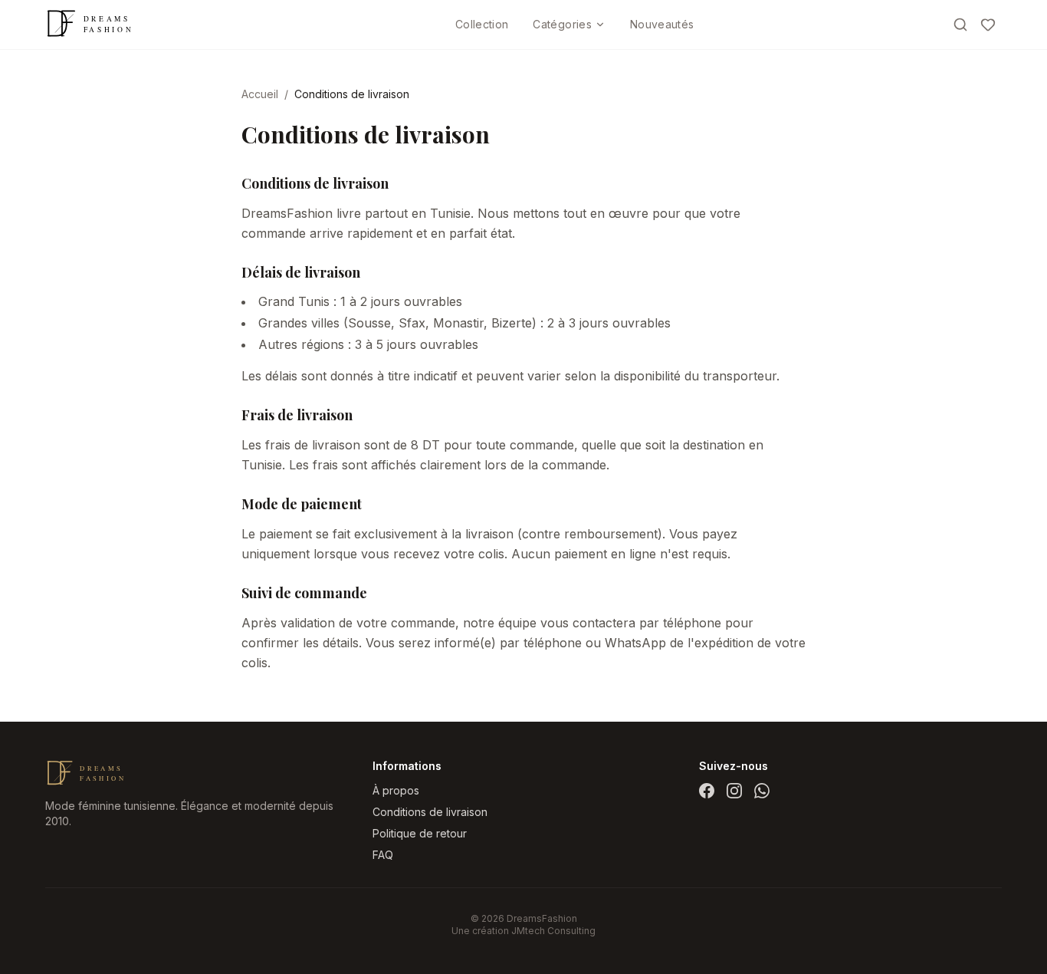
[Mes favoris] (988, 24)
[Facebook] (706, 790)
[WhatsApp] (762, 790)
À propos (396, 790)
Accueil (259, 93)
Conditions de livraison (430, 811)
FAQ (383, 854)
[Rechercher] (960, 24)
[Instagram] (734, 790)
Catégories (562, 24)
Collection (482, 24)
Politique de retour (420, 833)
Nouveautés (662, 24)
